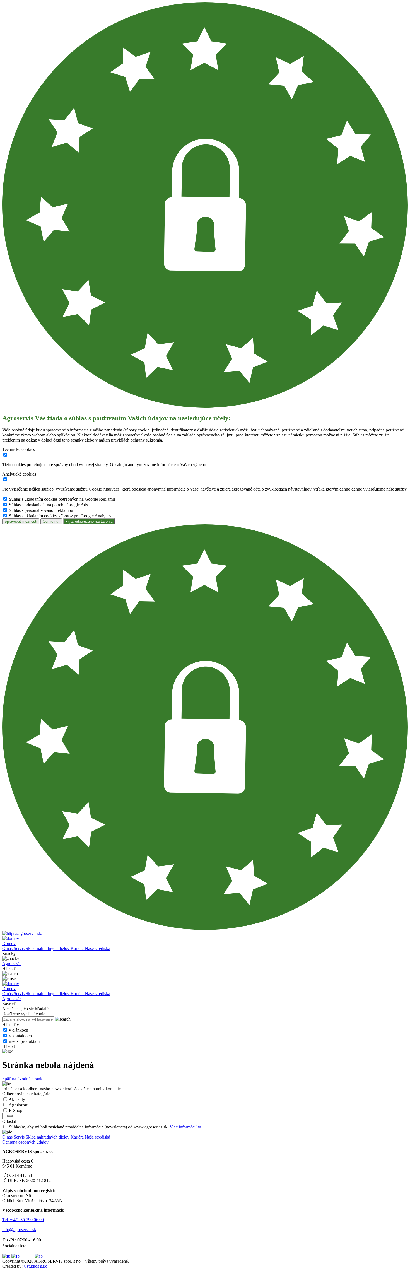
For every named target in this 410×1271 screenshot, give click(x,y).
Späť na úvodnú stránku (23, 1078)
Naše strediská (97, 948)
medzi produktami (25, 1041)
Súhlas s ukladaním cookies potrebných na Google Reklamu (62, 499)
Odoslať (9, 1121)
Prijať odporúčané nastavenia (88, 521)
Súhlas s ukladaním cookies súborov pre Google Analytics (60, 515)
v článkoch (18, 1030)
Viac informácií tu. (186, 1127)
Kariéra (78, 948)
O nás (8, 948)
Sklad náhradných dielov (48, 948)
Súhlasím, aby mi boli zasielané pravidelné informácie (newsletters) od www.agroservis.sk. (105, 1127)
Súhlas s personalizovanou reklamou (41, 510)
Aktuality (17, 1099)
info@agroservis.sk (19, 1229)
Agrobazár (18, 1105)
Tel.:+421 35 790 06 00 (23, 1219)
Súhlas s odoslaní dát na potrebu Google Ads (48, 504)
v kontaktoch (20, 1035)
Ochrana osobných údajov (25, 1142)
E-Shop (15, 1110)
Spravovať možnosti (20, 521)
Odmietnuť (51, 521)
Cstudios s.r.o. (36, 1266)
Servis (20, 948)
